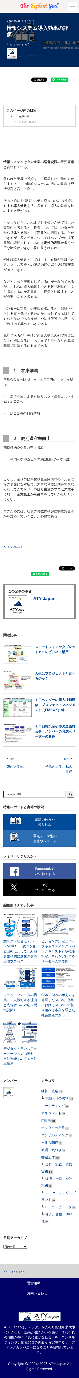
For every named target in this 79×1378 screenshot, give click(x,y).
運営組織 (33, 1283)
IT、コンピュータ (58, 1207)
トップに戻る (15, 546)
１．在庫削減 (21, 116)
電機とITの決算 (56, 1098)
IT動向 (46, 1120)
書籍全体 (48, 1157)
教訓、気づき (51, 1150)
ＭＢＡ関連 (49, 1142)
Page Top (17, 1272)
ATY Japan (27, 56)
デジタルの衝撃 (53, 1128)
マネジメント (51, 1113)
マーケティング (53, 1105)
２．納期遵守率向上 (25, 121)
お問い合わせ (37, 1293)
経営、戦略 (49, 1091)
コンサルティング (18, 44)
